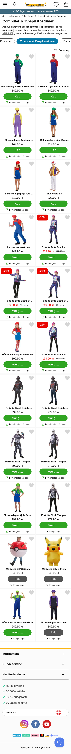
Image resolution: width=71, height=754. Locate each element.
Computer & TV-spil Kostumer (51, 16)
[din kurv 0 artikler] (66, 4)
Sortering (64, 50)
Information (10, 654)
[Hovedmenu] (5, 4)
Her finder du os (13, 674)
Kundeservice (12, 664)
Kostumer (29, 16)
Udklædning (14, 16)
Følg (17, 578)
